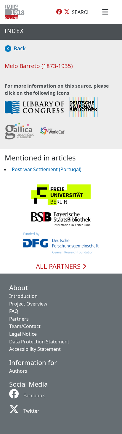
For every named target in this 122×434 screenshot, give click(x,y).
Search (81, 11)
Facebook (34, 395)
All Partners (59, 266)
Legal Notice (23, 334)
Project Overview (28, 303)
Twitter (31, 411)
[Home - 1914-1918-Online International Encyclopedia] (16, 11)
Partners (19, 319)
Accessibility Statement (35, 349)
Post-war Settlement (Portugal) (46, 169)
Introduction (23, 296)
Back (20, 48)
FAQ (13, 311)
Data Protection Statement (39, 341)
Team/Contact (25, 326)
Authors (18, 371)
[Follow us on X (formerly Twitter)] (67, 12)
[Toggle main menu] (106, 11)
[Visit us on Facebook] (59, 12)
